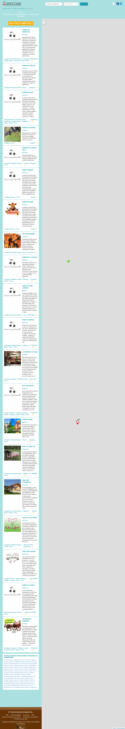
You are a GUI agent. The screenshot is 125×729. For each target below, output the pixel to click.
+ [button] (43, 21)
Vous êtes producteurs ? (21, 23)
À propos (26, 715)
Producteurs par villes (20, 719)
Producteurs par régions (30, 717)
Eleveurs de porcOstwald (11, 687)
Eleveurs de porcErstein (16, 682)
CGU (7, 715)
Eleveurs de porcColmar (11, 671)
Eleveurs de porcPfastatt (29, 662)
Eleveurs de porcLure (26, 685)
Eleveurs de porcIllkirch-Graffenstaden (19, 684)
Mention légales (16, 715)
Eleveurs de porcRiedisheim (29, 663)
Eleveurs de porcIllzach (29, 660)
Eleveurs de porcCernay (11, 667)
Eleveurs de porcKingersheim (12, 660)
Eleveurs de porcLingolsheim (28, 687)
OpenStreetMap (121, 728)
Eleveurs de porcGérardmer (12, 674)
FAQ (32, 715)
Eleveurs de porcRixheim (11, 665)
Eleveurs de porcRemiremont (18, 684)
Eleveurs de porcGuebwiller (27, 667)
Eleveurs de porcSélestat (11, 673)
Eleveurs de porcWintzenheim (28, 669)
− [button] (43, 23)
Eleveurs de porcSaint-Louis (27, 671)
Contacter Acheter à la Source (11, 717)
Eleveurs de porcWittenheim (12, 662)
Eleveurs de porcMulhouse (12, 663)
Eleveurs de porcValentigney (19, 676)
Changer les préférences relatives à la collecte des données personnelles (21, 723)
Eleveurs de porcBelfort (27, 673)
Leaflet (114, 728)
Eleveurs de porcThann (11, 669)
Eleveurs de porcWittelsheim (28, 665)
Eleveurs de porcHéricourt (17, 680)
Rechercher (84, 4)
